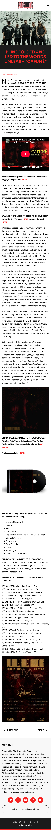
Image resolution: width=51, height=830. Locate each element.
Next (41, 730)
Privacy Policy (25, 825)
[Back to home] (25, 5)
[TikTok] (33, 800)
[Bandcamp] (10, 800)
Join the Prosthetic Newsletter (25, 809)
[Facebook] (18, 800)
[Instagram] (25, 800)
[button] (48, 5)
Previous (12, 730)
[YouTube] (40, 800)
